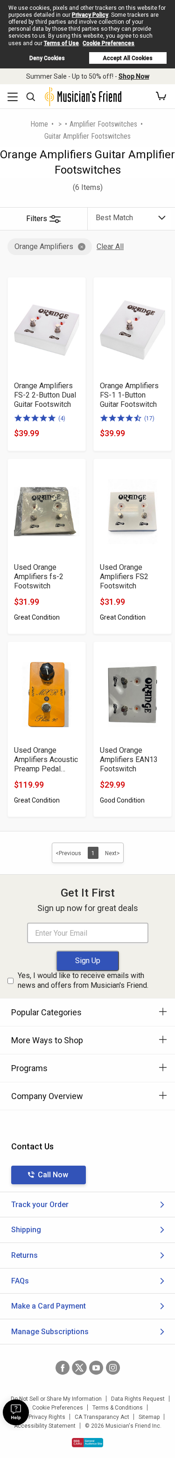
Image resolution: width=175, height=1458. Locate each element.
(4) (61, 418)
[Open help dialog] (16, 1412)
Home (39, 124)
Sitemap (149, 1417)
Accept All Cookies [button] (128, 58)
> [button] (60, 124)
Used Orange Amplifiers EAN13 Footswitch (129, 759)
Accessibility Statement (45, 1426)
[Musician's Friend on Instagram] (113, 1367)
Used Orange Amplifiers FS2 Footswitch (124, 576)
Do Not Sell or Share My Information (56, 1399)
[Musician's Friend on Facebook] (62, 1367)
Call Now (53, 1174)
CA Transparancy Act (102, 1417)
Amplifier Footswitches (103, 124)
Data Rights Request (138, 1399)
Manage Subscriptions (50, 1331)
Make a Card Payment (48, 1306)
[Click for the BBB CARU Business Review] (87, 1442)
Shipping (26, 1229)
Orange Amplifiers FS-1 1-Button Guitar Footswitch (129, 395)
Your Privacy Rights (40, 1417)
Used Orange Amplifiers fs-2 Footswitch (38, 576)
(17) (149, 418)
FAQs (20, 1280)
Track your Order (40, 1204)
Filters (36, 218)
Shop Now (134, 76)
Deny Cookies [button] (47, 58)
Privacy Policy (90, 15)
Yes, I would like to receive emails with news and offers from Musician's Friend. (83, 980)
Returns (24, 1255)
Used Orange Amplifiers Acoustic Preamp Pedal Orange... (46, 760)
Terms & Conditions (117, 1407)
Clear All (110, 246)
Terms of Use (61, 43)
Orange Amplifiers (43, 246)
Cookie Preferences (108, 43)
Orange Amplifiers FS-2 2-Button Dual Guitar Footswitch (45, 395)
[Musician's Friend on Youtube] (96, 1367)
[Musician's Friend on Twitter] (79, 1367)
